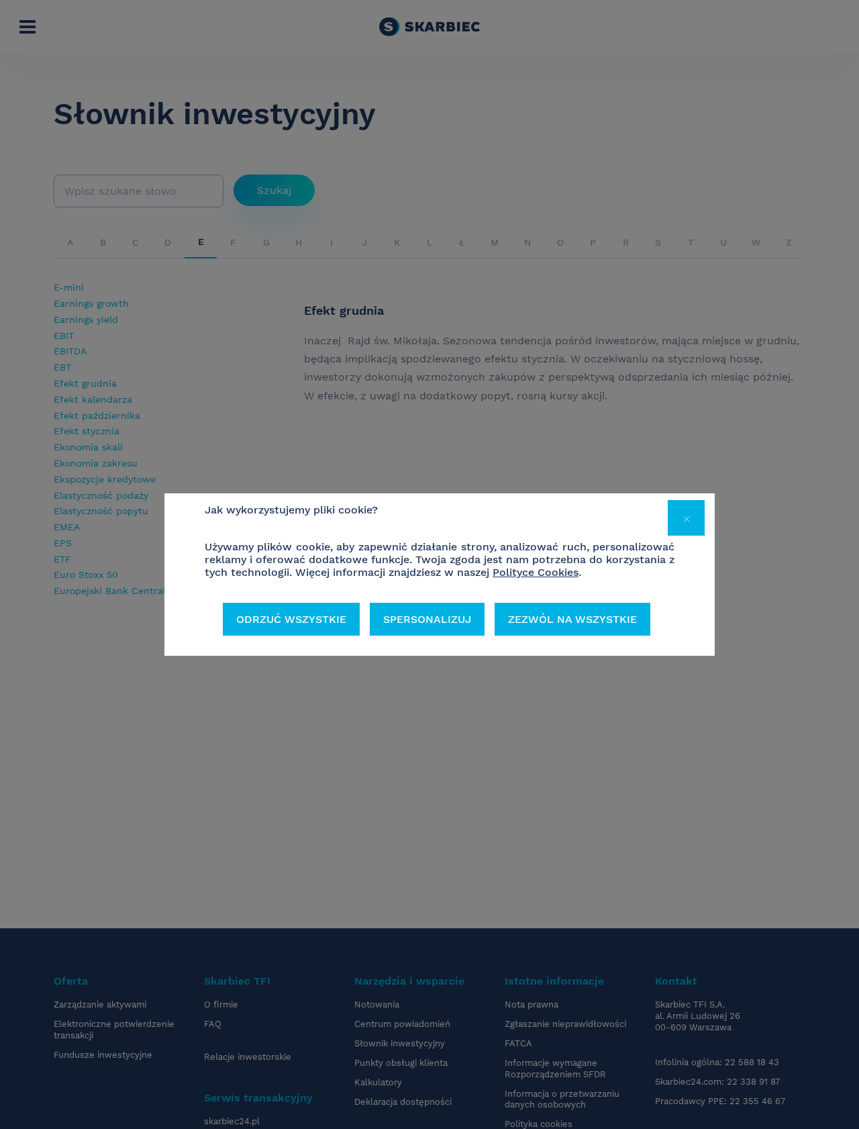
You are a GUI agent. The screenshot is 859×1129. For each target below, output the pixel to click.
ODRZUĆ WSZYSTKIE (291, 619)
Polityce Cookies (535, 572)
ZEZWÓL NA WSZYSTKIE (572, 619)
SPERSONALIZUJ (427, 619)
